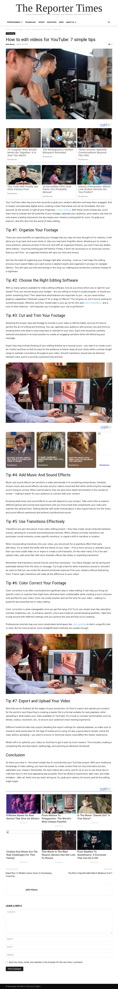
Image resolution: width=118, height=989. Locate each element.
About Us (70, 22)
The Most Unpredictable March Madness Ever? (90, 873)
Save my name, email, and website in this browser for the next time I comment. (46, 962)
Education (51, 22)
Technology (30, 22)
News (61, 22)
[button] (108, 22)
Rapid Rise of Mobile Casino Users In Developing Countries (29, 874)
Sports (41, 22)
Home (8, 29)
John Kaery (10, 44)
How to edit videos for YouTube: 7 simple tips (51, 39)
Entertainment (13, 22)
